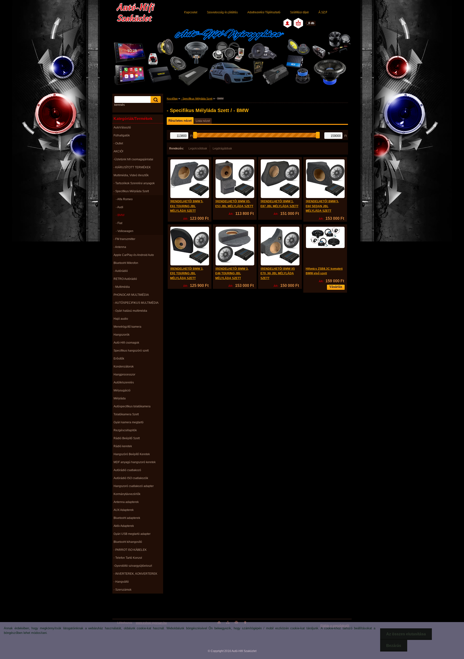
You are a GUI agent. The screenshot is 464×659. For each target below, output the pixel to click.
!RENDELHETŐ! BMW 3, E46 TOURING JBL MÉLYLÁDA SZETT (231, 273)
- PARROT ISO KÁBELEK (130, 550)
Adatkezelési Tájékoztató (263, 12)
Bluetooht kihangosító (128, 542)
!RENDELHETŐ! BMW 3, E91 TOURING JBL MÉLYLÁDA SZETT (186, 273)
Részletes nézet (180, 120)
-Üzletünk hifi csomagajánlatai (133, 159)
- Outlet (118, 143)
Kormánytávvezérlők (127, 494)
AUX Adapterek (124, 510)
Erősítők (119, 358)
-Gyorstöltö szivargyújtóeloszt (133, 565)
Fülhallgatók (122, 135)
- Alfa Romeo (124, 199)
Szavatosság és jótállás (222, 12)
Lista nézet (203, 121)
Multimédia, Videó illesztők (131, 175)
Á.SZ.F (322, 12)
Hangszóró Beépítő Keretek (132, 454)
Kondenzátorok (124, 366)
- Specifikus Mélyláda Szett (131, 191)
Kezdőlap (172, 98)
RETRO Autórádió (125, 279)
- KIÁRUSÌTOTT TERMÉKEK (132, 167)
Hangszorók (122, 334)
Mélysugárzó (122, 390)
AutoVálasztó (122, 127)
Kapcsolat (190, 12)
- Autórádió (121, 271)
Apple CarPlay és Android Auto (134, 255)
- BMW (120, 215)
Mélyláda (120, 398)
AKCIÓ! (118, 151)
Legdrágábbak (222, 148)
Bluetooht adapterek (127, 518)
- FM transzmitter (124, 239)
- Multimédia (122, 287)
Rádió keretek (123, 446)
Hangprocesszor (124, 374)
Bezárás (393, 646)
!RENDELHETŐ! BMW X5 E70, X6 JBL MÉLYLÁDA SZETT (278, 273)
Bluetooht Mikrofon (126, 263)
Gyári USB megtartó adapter (132, 534)
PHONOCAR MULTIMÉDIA (131, 295)
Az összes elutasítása (406, 634)
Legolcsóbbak (197, 148)
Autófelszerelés (124, 382)
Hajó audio (121, 318)
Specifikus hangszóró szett (131, 350)
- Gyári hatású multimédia (130, 310)
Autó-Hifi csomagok (126, 342)
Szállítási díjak (299, 12)
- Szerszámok (122, 589)
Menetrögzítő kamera (127, 326)
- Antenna (120, 247)
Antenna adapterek (126, 502)
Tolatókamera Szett (126, 414)
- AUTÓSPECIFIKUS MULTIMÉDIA (136, 303)
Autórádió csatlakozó (127, 470)
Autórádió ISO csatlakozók (131, 478)
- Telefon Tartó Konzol (128, 558)
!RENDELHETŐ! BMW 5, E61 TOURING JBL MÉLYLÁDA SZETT (186, 206)
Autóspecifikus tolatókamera (132, 406)
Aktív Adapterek (124, 526)
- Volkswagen (124, 231)
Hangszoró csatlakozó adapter (134, 486)
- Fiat (119, 223)
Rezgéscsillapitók (125, 430)
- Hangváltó (121, 581)
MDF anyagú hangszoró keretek (135, 462)
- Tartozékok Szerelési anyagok (134, 183)
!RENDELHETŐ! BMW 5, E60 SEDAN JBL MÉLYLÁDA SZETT (322, 206)
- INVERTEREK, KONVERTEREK (135, 573)
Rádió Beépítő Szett (127, 438)
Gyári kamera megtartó (129, 422)
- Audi (119, 207)
